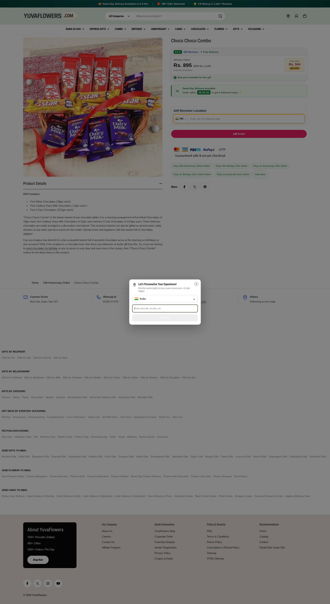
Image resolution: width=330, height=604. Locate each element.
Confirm (165, 317)
